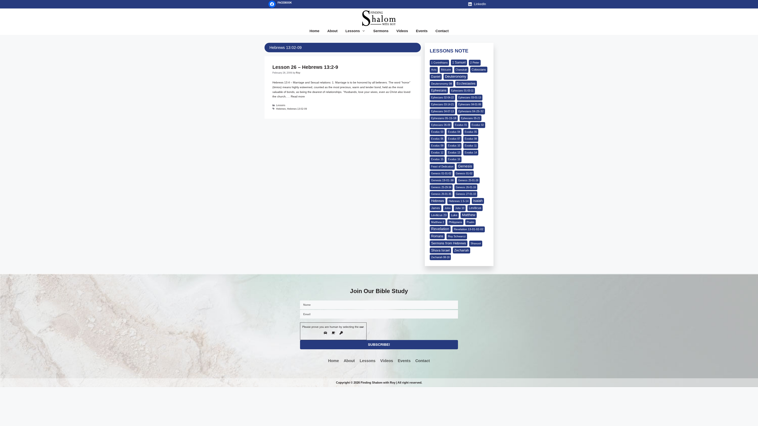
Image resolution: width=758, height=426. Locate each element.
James (435, 208)
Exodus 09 (437, 145)
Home (314, 31)
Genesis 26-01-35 (441, 193)
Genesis (465, 166)
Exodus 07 (454, 138)
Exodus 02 (478, 124)
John (448, 208)
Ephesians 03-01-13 (469, 97)
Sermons (380, 31)
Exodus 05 (471, 131)
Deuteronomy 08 (441, 83)
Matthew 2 (437, 222)
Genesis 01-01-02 (441, 173)
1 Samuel (459, 62)
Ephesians (439, 90)
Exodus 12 (437, 152)
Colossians (479, 69)
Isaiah (478, 201)
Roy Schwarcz (457, 236)
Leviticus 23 (439, 215)
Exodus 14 (471, 152)
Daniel (435, 76)
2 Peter (474, 62)
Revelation (440, 229)
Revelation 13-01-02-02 (468, 229)
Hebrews (281, 108)
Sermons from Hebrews (448, 243)
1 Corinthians (439, 62)
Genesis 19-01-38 (442, 180)
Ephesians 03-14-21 (442, 104)
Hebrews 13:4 (281, 82)
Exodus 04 (454, 131)
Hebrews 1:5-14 (459, 201)
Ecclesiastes (466, 83)
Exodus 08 (471, 138)
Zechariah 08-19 (440, 257)
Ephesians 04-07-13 (442, 111)
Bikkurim (446, 69)
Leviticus (475, 208)
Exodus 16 (454, 159)
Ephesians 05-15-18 (443, 118)
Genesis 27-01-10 (466, 193)
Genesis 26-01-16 (466, 187)
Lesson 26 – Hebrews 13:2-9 (305, 67)
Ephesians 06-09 (440, 124)
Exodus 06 (437, 138)
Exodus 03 (437, 131)
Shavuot (476, 243)
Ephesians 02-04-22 (442, 97)
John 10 (459, 208)
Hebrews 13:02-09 (297, 108)
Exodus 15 (437, 159)
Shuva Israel (440, 250)
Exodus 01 (461, 124)
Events (422, 31)
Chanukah (461, 69)
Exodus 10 (454, 145)
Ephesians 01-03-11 (462, 90)
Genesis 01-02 (464, 173)
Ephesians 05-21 (470, 118)
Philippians (455, 222)
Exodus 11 (471, 145)
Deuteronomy (455, 76)
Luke (454, 215)
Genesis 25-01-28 (468, 180)
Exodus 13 (454, 152)
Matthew (468, 215)
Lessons (352, 31)
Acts (433, 69)
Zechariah (461, 250)
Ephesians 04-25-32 (471, 111)
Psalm (470, 222)
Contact (442, 31)
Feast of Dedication (442, 166)
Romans (437, 236)
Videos (402, 31)
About (332, 31)
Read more (298, 96)
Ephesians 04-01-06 (469, 104)
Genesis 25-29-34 (441, 187)
